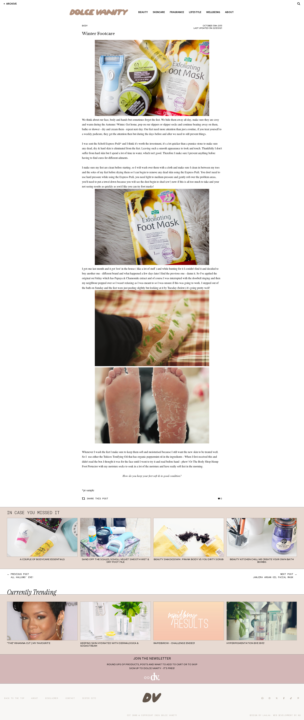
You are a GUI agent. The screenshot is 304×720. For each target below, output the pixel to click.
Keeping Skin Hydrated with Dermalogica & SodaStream (109, 644)
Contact (70, 698)
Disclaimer (51, 698)
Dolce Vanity (169, 715)
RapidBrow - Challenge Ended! (174, 643)
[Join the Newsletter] (152, 680)
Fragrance (177, 12)
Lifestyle (195, 12)
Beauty (143, 12)
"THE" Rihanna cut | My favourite (28, 643)
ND (299, 715)
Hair (74, 638)
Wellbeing (213, 12)
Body (85, 25)
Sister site (89, 698)
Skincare (159, 12)
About (229, 12)
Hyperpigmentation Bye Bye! (245, 643)
